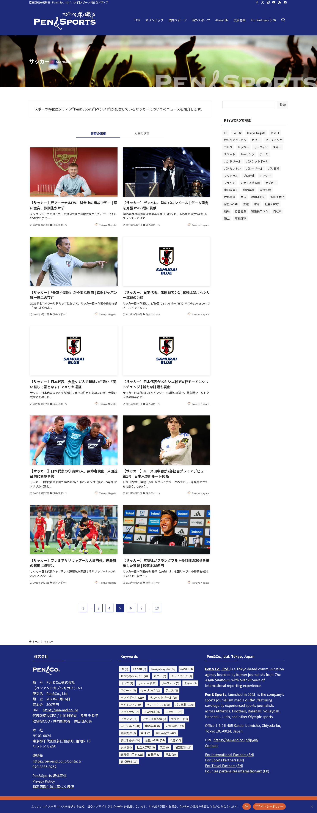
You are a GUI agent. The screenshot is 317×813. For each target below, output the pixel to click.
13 (157, 608)
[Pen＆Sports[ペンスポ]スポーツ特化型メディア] (64, 20)
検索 (283, 105)
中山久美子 (231, 190)
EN (226, 133)
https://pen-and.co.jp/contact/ (57, 761)
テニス (264, 154)
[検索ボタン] (283, 20)
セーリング (247, 154)
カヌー (256, 140)
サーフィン (261, 147)
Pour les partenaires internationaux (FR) (237, 771)
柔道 (246, 204)
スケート (229, 154)
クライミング (273, 140)
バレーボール (254, 168)
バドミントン (232, 168)
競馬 (227, 211)
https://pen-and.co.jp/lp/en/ (235, 739)
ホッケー (265, 176)
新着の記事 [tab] (98, 133)
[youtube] (274, 2)
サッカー (243, 147)
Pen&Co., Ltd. (57, 693)
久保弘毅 (265, 190)
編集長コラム (259, 211)
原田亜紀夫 (258, 197)
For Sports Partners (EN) (224, 759)
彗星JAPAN (231, 204)
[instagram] (268, 2)
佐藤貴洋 (229, 197)
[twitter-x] (262, 2)
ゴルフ (228, 147)
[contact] (285, 2)
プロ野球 (248, 176)
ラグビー (270, 183)
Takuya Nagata (256, 133)
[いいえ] (311, 806)
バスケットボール (257, 161)
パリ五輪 (273, 168)
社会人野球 (272, 204)
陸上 (227, 218)
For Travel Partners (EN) (224, 765)
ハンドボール (232, 161)
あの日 (275, 133)
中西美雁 (248, 190)
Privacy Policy (44, 781)
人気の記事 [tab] (141, 133)
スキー (277, 147)
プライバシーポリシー (269, 806)
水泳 (257, 204)
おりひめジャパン (235, 140)
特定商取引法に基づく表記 (53, 786)
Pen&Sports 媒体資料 (49, 775)
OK (247, 806)
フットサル (231, 176)
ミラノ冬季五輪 (250, 183)
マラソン (229, 183)
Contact (211, 745)
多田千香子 (277, 197)
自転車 (277, 211)
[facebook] (257, 2)
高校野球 (240, 218)
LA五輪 (237, 133)
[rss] (279, 2)
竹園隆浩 (240, 211)
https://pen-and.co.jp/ (60, 709)
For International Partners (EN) (229, 754)
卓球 (243, 197)
